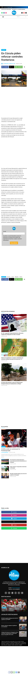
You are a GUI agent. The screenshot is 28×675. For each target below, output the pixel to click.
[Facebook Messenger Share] (16, 672)
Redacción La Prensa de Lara (9, 63)
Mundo (3, 49)
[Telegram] (12, 593)
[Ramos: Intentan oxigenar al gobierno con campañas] (23, 627)
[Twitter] (22, 13)
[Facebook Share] (9, 672)
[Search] (26, 17)
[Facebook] (4, 13)
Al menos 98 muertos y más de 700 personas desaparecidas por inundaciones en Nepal (11, 383)
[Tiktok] (26, 13)
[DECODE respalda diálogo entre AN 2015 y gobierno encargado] (5, 475)
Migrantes (16, 276)
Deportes (3, 446)
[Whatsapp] (2, 13)
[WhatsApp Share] (14, 672)
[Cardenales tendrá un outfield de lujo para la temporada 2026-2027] (14, 605)
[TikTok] (15, 593)
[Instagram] (6, 13)
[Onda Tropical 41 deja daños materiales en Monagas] (5, 468)
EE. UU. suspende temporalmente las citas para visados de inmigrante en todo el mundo (12, 334)
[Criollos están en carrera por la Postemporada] (14, 438)
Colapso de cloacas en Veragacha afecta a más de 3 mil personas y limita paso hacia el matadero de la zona (9, 633)
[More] (24, 67)
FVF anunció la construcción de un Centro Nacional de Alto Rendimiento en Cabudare (18, 461)
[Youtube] (24, 13)
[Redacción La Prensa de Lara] (2, 63)
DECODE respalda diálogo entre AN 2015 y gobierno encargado (9, 619)
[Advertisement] (14, 33)
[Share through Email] (19, 672)
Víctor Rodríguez (4, 452)
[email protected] (16, 587)
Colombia (8, 276)
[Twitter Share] (11, 672)
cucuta (12, 276)
